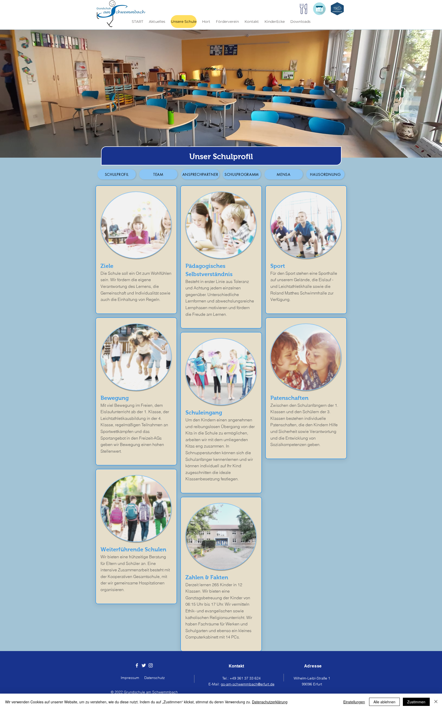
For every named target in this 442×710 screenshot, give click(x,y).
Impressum (130, 677)
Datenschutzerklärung (270, 701)
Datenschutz (154, 677)
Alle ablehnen (384, 701)
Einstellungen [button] (354, 701)
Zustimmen (416, 701)
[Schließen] (436, 702)
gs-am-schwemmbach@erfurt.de (247, 684)
